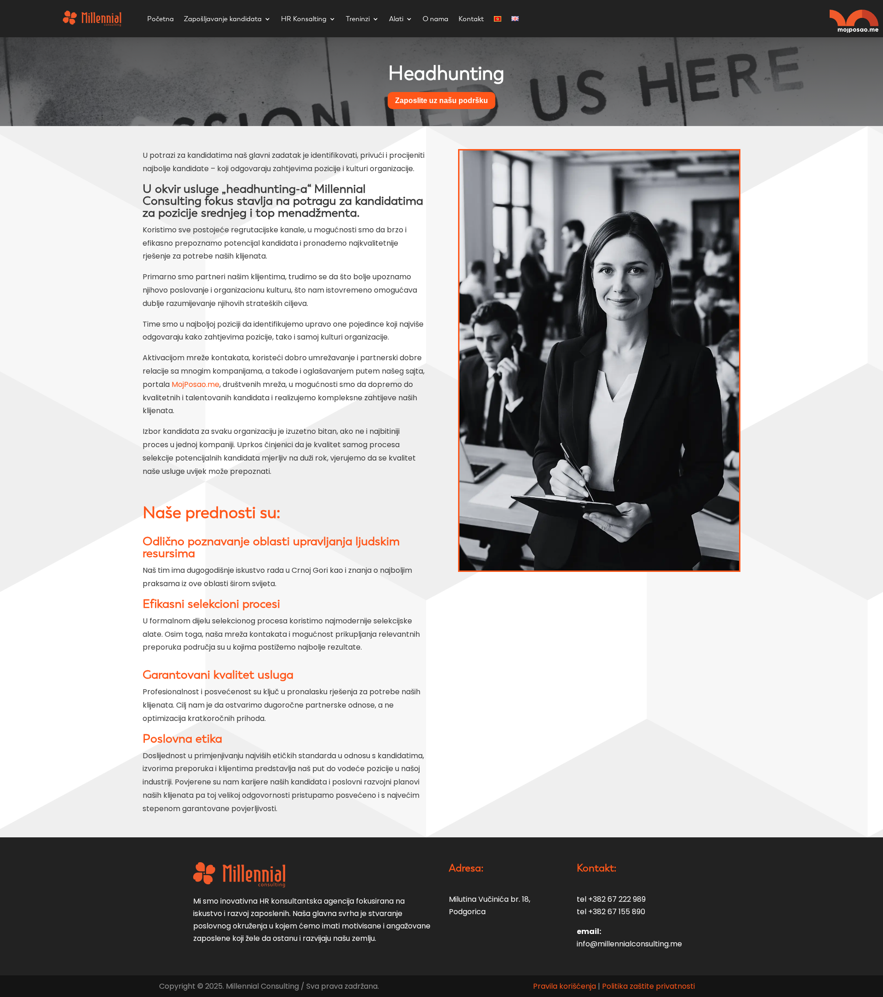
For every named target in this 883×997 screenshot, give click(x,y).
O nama (435, 19)
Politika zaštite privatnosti (648, 986)
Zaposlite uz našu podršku (441, 100)
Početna (160, 19)
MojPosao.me (195, 384)
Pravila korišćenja (565, 986)
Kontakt (471, 19)
